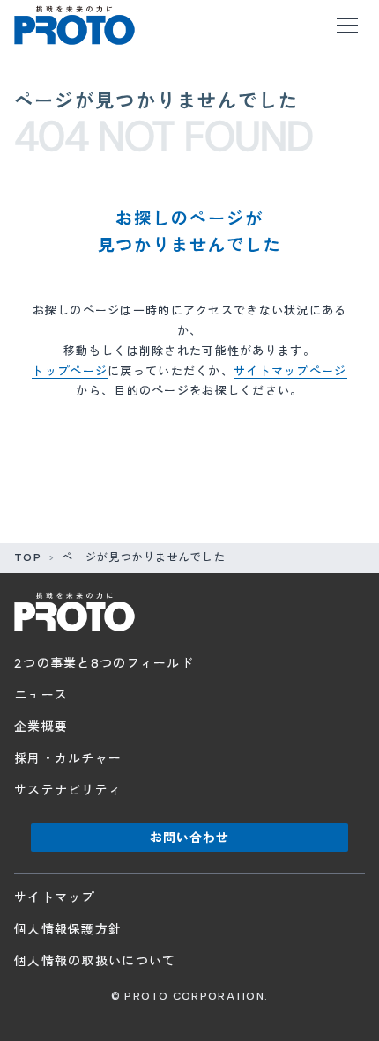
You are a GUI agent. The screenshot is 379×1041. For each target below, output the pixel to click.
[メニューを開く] (347, 26)
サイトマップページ (290, 371)
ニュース (41, 695)
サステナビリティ (68, 790)
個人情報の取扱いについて (94, 961)
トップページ (70, 371)
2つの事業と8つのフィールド (104, 663)
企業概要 (41, 727)
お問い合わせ (190, 838)
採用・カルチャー (68, 758)
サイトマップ (54, 897)
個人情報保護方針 (68, 929)
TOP (27, 557)
